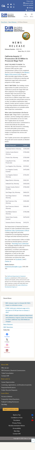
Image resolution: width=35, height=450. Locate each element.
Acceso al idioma (6, 396)
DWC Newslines (8, 327)
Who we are (5, 368)
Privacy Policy (16, 423)
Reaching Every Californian (20, 243)
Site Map (4, 404)
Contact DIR (5, 376)
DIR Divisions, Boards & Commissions (13, 370)
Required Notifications (8, 387)
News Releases (13, 22)
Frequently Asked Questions (10, 399)
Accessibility (17, 428)
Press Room (4, 22)
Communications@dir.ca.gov (13, 267)
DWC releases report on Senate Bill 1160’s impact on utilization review (17, 304)
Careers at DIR (29, 3)
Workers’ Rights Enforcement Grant (17, 73)
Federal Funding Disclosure (10, 402)
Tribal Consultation (7, 373)
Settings (31, 8)
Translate (30, 10)
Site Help (17, 431)
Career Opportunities (8, 382)
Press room (30, 1)
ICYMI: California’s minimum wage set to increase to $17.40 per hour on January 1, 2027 (17, 310)
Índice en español (28, 5)
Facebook (18, 259)
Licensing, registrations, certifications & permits (16, 385)
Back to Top (16, 415)
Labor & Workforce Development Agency (16, 286)
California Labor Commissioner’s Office (17, 230)
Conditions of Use (16, 418)
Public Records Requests (9, 390)
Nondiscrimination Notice (17, 426)
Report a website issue (11, 409)
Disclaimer (16, 420)
